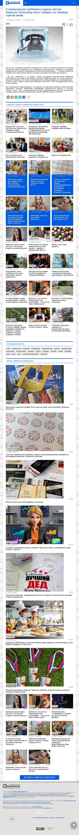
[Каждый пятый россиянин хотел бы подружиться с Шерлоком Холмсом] (39, 261)
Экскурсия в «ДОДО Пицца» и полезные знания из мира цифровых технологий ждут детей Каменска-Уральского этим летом (39, 644)
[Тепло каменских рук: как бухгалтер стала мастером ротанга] (62, 203)
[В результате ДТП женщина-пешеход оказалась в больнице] (62, 287)
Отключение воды (47, 348)
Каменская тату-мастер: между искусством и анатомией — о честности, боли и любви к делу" (39, 301)
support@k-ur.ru (48, 808)
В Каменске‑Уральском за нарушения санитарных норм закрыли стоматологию (62, 273)
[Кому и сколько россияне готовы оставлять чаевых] (39, 314)
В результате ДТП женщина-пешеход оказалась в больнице (62, 300)
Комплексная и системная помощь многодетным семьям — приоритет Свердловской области (38, 247)
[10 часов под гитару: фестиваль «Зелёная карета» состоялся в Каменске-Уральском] (16, 728)
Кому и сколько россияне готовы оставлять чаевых (38, 326)
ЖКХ (8, 24)
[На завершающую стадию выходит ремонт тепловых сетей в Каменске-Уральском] (16, 287)
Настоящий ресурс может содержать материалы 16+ (48, 817)
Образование (10, 121)
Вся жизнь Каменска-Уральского (39, 777)
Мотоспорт (44, 354)
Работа (9, 149)
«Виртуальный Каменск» (20, 791)
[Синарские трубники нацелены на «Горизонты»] (39, 144)
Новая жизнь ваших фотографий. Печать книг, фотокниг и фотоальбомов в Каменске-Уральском (16, 183)
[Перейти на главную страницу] (13, 3)
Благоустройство (57, 319)
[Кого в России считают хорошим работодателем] (16, 144)
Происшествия (57, 266)
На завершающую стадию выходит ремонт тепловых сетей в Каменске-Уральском (16, 300)
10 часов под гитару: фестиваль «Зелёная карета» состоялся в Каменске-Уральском (16, 741)
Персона (32, 172)
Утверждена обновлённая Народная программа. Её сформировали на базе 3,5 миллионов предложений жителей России (39, 130)
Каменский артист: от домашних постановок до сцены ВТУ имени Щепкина (61, 714)
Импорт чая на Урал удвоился (59, 246)
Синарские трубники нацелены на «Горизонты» (38, 156)
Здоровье (54, 351)
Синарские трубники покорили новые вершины (61, 127)
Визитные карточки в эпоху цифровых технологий (24, 502)
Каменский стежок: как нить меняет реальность (39, 217)
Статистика (56, 239)
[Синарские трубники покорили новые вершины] (62, 116)
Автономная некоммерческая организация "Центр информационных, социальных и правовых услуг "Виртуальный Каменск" (35, 795)
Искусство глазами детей (61, 155)
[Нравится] (71, 24)
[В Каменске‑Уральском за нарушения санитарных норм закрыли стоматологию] (62, 261)
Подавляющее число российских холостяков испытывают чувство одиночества (14, 274)
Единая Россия (34, 121)
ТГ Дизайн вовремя (36, 807)
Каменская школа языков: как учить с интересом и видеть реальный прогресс (16, 246)
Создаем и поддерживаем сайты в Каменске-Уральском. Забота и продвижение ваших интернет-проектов (38, 549)
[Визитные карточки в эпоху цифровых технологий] (35, 479)
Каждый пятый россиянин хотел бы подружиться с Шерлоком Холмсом (38, 273)
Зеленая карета (11, 733)
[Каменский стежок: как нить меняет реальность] (39, 203)
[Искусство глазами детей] (62, 144)
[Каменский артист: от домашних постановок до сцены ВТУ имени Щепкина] (62, 701)
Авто (19, 354)
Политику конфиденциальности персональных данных (31, 802)
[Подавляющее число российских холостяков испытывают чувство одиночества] (16, 261)
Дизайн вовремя (11, 172)
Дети (8, 354)
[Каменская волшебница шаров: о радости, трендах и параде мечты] (39, 167)
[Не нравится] (64, 24)
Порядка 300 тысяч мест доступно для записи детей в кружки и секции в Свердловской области (16, 129)
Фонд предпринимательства (31, 354)
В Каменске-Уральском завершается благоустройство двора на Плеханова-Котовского (61, 328)
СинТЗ (54, 121)
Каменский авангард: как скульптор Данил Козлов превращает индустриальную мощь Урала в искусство (16, 219)
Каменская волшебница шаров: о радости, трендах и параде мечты (39, 182)
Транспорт (31, 351)
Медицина (68, 351)
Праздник (46, 351)
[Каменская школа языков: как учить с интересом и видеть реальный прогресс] (16, 234)
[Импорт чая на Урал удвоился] (62, 234)
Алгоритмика (10, 637)
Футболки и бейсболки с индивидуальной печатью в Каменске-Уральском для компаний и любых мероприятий (39, 596)
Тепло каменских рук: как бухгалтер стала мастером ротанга (61, 217)
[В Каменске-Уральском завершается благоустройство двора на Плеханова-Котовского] (62, 314)
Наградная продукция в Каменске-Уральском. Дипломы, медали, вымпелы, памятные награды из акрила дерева (38, 691)
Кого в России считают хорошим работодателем (15, 156)
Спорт (14, 354)
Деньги (32, 319)
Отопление (10, 292)
